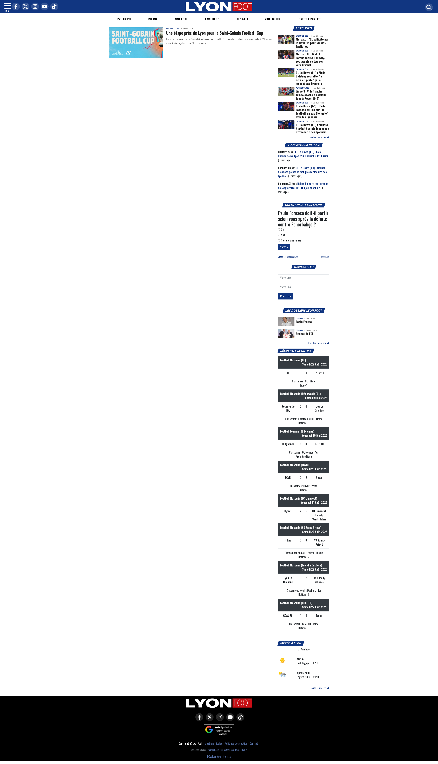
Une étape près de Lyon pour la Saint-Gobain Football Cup (214, 32)
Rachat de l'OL (304, 333)
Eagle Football (304, 321)
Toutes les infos (318, 137)
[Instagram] (34, 7)
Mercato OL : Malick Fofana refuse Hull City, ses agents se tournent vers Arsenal (310, 59)
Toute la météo (318, 688)
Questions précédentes (288, 256)
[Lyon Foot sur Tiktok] (239, 719)
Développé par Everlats (219, 756)
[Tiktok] (53, 7)
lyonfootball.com (227, 750)
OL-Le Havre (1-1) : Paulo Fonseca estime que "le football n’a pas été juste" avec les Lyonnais (312, 111)
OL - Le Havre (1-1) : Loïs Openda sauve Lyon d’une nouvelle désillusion (303, 154)
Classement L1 (211, 19)
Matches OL (181, 19)
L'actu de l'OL (124, 19)
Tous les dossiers (317, 343)
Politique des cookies (236, 743)
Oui (282, 229)
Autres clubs (272, 19)
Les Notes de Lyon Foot (309, 19)
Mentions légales (213, 743)
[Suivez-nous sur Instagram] (219, 719)
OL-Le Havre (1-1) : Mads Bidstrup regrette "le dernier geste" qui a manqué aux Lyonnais (310, 78)
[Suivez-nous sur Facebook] (198, 719)
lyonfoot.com (213, 750)
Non (282, 235)
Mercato (153, 19)
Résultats (325, 256)
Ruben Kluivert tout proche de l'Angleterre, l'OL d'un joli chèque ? (303, 186)
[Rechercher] (428, 8)
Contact (254, 743)
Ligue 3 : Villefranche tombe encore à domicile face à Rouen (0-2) (311, 95)
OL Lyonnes (242, 19)
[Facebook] (15, 7)
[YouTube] (44, 7)
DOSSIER (300, 318)
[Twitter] (24, 7)
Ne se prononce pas (290, 240)
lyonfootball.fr (241, 750)
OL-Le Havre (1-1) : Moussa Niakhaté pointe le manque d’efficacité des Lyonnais (312, 128)
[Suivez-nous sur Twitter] (209, 719)
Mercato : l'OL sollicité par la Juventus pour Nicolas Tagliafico (312, 43)
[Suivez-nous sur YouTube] (229, 719)
